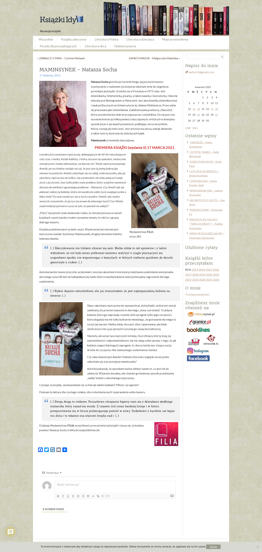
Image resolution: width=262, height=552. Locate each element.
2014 (202, 269)
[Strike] (73, 496)
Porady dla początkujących (58, 46)
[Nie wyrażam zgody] (257, 547)
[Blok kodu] (93, 496)
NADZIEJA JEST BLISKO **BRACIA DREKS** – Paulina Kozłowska (206, 224)
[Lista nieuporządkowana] (83, 496)
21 (198, 114)
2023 (195, 279)
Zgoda (213, 546)
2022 (188, 279)
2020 (209, 274)
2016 (216, 269)
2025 (209, 279)
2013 (195, 269)
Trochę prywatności (197, 294)
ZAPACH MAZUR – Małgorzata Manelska (153, 58)
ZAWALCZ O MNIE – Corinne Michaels (62, 58)
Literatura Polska (106, 39)
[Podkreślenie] (68, 496)
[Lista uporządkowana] (78, 496)
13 (193, 108)
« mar (188, 127)
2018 (195, 274)
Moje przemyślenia (175, 39)
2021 (216, 274)
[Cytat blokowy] (88, 496)
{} (102, 496)
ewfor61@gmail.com (201, 72)
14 (198, 108)
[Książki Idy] (61, 20)
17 (212, 108)
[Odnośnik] (98, 496)
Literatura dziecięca (140, 39)
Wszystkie (46, 39)
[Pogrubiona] (58, 496)
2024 (202, 279)
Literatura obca (95, 46)
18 (216, 108)
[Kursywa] (63, 496)
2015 (209, 269)
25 (216, 114)
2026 (216, 279)
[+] (108, 496)
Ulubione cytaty (201, 247)
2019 (202, 274)
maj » (195, 127)
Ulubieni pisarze (125, 46)
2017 (188, 274)
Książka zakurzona (73, 39)
